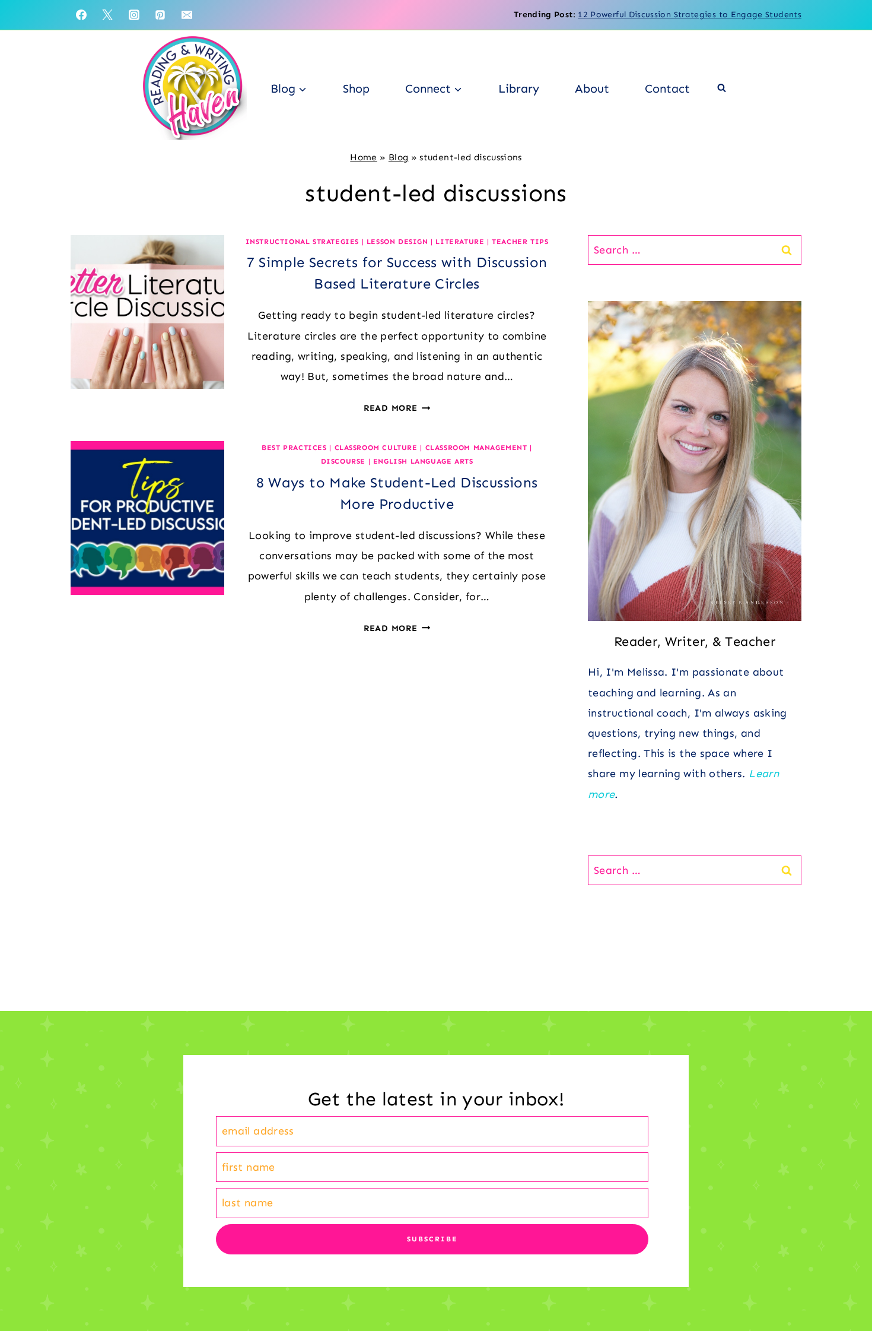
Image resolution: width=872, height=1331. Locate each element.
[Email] (187, 15)
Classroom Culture (376, 447)
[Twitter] (107, 15)
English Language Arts (423, 461)
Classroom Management (476, 447)
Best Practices (294, 447)
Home (363, 157)
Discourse (343, 461)
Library (518, 88)
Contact (667, 88)
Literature (459, 241)
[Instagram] (134, 15)
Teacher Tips (520, 241)
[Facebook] (81, 15)
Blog (398, 157)
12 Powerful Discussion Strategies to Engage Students (689, 14)
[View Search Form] (722, 88)
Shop (356, 88)
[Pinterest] (160, 15)
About (592, 88)
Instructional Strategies (302, 241)
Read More (397, 408)
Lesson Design (397, 241)
